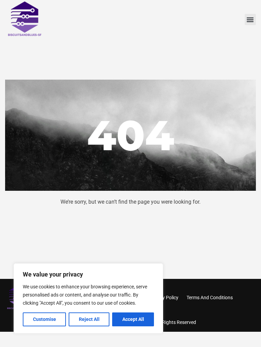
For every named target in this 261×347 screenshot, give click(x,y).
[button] (250, 19)
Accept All (133, 319)
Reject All (89, 319)
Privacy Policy (163, 297)
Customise (44, 319)
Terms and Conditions (210, 297)
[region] (88, 298)
